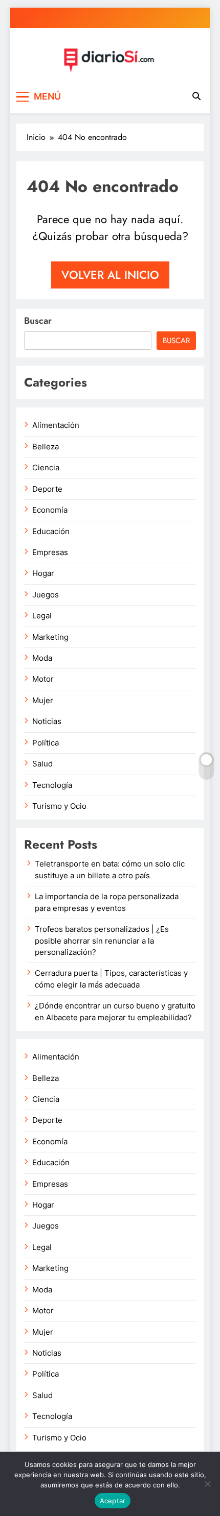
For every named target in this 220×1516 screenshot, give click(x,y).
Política (45, 743)
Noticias (46, 721)
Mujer (42, 700)
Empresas (50, 552)
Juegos (45, 594)
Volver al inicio (110, 275)
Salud (42, 763)
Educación (51, 531)
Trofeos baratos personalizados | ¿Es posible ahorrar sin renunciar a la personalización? (102, 941)
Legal (42, 615)
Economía (50, 510)
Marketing (50, 637)
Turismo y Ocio (59, 806)
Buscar (38, 320)
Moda (42, 658)
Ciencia (45, 467)
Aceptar (113, 1501)
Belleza (45, 446)
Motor (43, 679)
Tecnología (52, 785)
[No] (207, 1484)
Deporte (47, 489)
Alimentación (55, 425)
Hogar (43, 573)
